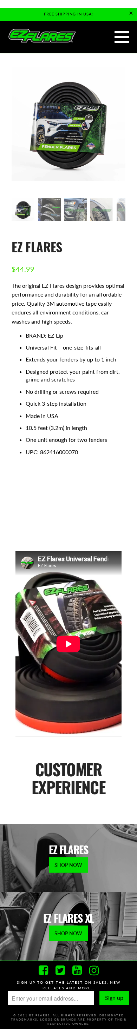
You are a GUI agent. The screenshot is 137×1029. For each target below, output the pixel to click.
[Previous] (18, 132)
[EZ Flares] (42, 36)
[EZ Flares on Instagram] (93, 970)
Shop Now (68, 865)
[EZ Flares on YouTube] (77, 970)
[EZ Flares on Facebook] (43, 970)
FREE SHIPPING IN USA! (68, 14)
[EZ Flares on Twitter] (60, 970)
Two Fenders (31, 483)
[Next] (119, 132)
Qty (16, 502)
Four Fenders (75, 483)
